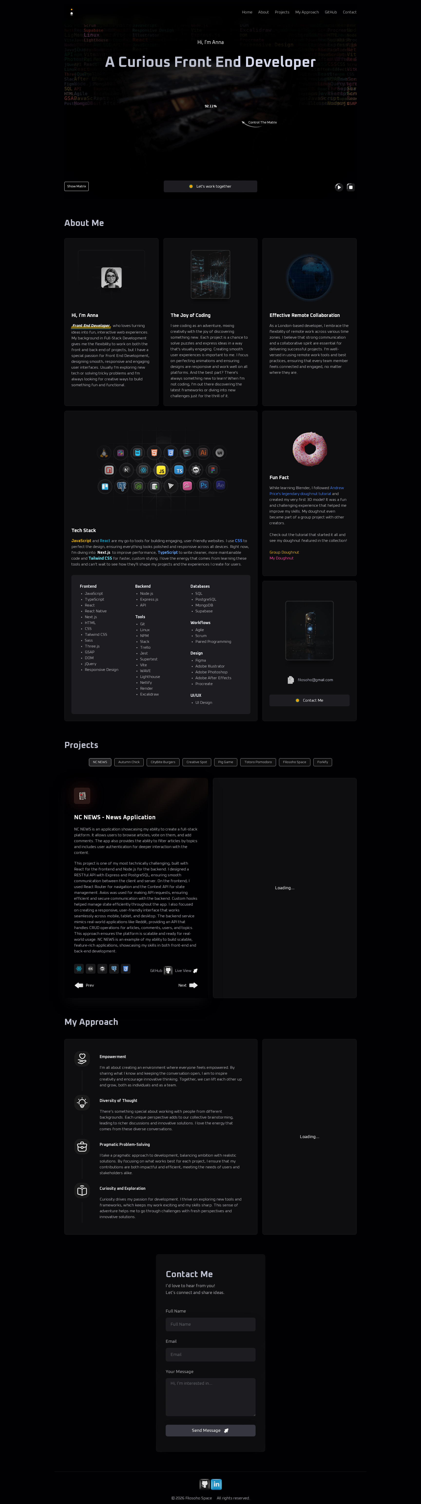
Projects (282, 12)
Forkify (322, 762)
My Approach (307, 12)
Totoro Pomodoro (258, 762)
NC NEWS (100, 762)
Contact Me (313, 700)
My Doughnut (281, 558)
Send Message (206, 1430)
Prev (90, 985)
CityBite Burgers (163, 762)
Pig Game (225, 762)
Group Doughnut (284, 552)
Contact (350, 12)
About (263, 12)
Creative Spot (197, 762)
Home (247, 12)
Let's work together (213, 186)
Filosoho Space (294, 762)
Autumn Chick (129, 762)
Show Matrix (76, 186)
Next (182, 985)
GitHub (331, 12)
